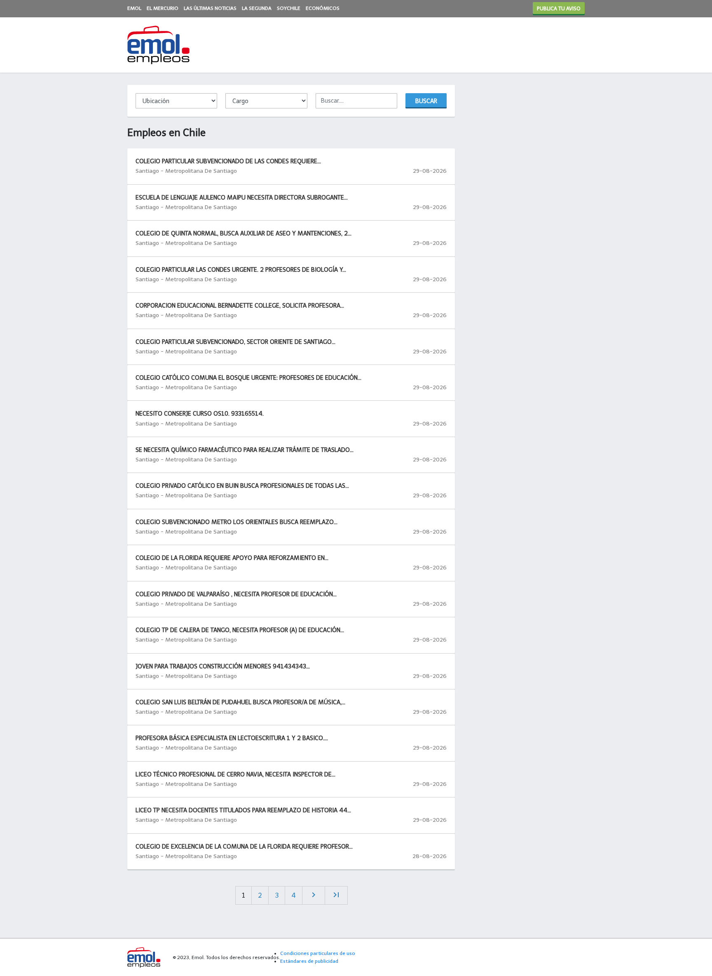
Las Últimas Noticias (210, 8)
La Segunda (257, 8)
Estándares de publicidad (309, 961)
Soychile (288, 8)
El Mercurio (162, 8)
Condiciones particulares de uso (317, 953)
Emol (134, 8)
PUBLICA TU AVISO (559, 8)
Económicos (323, 8)
